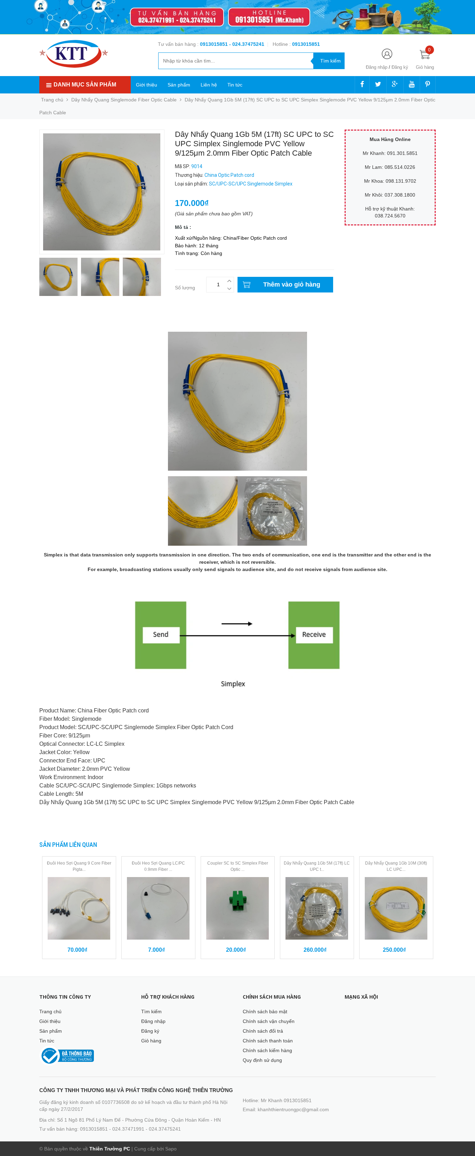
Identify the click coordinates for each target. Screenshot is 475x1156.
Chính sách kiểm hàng (267, 1050)
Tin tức (234, 85)
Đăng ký (400, 67)
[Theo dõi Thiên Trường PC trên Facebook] (362, 85)
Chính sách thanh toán (268, 1040)
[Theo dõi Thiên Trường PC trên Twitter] (378, 85)
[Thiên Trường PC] (73, 53)
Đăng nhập (376, 67)
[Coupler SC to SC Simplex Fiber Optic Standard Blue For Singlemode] (237, 908)
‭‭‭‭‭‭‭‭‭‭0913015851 (306, 44)
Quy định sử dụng (262, 1060)
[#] (237, 17)
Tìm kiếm (151, 1011)
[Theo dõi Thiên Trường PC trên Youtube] (411, 85)
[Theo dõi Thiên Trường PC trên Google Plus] (395, 85)
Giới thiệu (146, 85)
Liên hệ (209, 85)
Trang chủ (50, 1011)
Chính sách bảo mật (265, 1011)
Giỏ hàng (151, 1040)
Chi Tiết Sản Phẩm (59, 322)
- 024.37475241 (246, 44)
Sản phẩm (179, 85)
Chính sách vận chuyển (269, 1021)
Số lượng (185, 287)
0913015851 (214, 44)
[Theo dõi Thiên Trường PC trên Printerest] (427, 85)
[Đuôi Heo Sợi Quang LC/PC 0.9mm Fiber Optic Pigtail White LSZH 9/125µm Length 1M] (158, 908)
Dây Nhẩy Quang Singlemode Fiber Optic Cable (124, 99)
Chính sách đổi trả (263, 1031)
